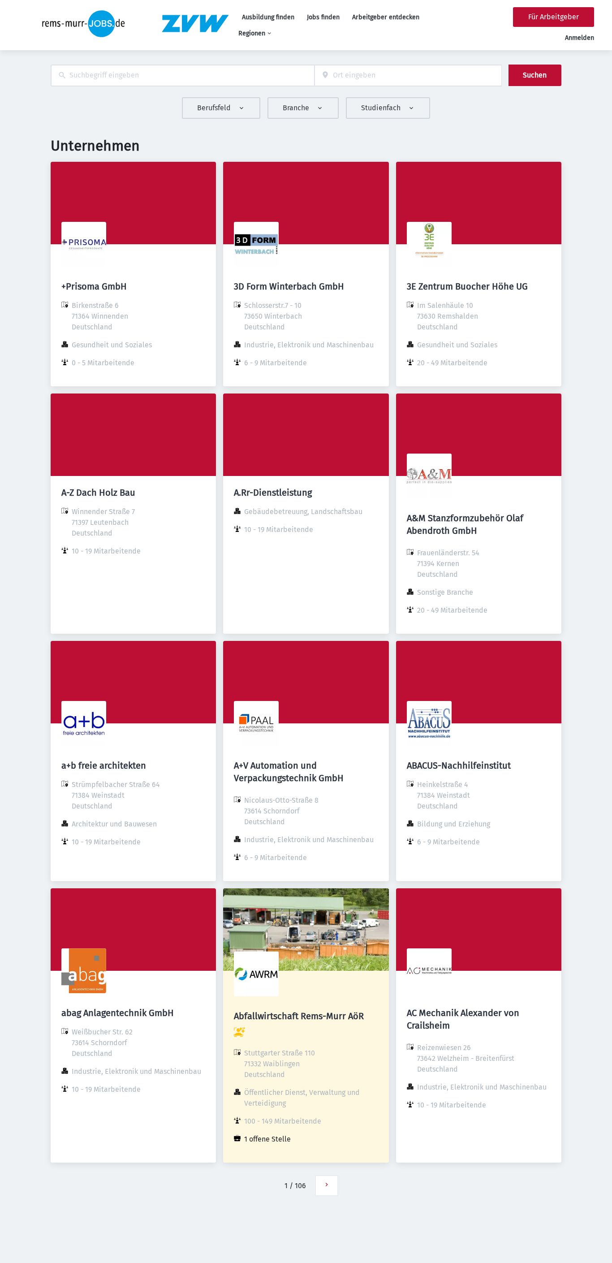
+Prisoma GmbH (94, 286)
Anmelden (579, 38)
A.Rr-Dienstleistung (273, 492)
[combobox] (183, 76)
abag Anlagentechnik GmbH (117, 1013)
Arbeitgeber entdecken (385, 17)
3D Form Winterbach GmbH (289, 286)
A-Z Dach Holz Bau (98, 492)
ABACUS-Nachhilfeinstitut (459, 765)
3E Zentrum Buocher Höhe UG (467, 286)
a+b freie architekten (103, 765)
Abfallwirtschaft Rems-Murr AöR (299, 1016)
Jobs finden (323, 17)
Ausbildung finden (268, 17)
